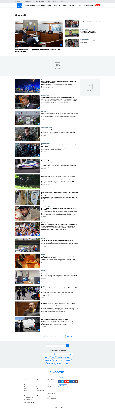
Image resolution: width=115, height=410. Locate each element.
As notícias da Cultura (46, 127)
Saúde (73, 5)
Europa (38, 5)
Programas (26, 395)
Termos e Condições (51, 382)
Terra (69, 5)
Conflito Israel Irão (39, 9)
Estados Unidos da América (73, 9)
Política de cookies (51, 384)
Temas (25, 377)
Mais (48, 377)
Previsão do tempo (40, 382)
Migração (68, 360)
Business (49, 5)
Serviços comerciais (51, 381)
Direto (97, 5)
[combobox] (66, 2)
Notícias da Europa (84, 29)
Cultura (64, 5)
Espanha (43, 286)
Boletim (37, 381)
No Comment (44, 111)
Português (18, 1)
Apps (37, 388)
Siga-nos (37, 386)
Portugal (32, 5)
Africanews (38, 392)
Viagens (55, 5)
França (56, 9)
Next (60, 5)
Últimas (27, 5)
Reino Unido (50, 363)
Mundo (43, 5)
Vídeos (25, 393)
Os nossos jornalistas (28, 397)
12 (62, 336)
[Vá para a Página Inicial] (19, 5)
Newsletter (62, 385)
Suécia (66, 363)
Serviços (37, 377)
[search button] (59, 2)
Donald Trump (48, 360)
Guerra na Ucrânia (49, 9)
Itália (65, 9)
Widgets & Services (40, 390)
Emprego (49, 391)
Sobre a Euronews (51, 379)
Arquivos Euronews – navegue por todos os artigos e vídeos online (29, 401)
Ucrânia (60, 9)
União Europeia (58, 360)
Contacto (49, 389)
